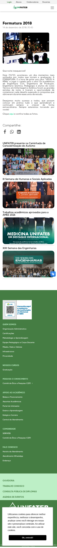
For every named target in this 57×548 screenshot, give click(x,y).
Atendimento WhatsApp (13, 456)
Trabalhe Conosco (13, 486)
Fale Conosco (10, 447)
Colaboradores (32, 2)
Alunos (18, 2)
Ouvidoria (8, 480)
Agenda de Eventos (13, 497)
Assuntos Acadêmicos (12, 401)
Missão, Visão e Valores (12, 347)
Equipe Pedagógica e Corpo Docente (18, 342)
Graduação (7, 369)
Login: (9, 2)
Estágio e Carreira (10, 415)
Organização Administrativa (14, 329)
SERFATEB (6, 433)
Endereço (7, 460)
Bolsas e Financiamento (12, 397)
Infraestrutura (8, 351)
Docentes (46, 2)
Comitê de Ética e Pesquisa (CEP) (17, 383)
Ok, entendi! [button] (27, 538)
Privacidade (8, 356)
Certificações (8, 333)
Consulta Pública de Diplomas (20, 491)
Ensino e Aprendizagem (13, 410)
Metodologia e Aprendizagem (15, 338)
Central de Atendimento (13, 419)
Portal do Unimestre (11, 406)
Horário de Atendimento (13, 451)
